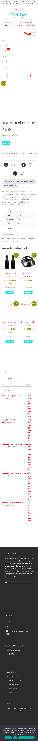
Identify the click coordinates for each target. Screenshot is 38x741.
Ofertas (6, 50)
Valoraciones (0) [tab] (10, 186)
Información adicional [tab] (25, 181)
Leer (8, 634)
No (15, 738)
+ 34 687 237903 (10, 654)
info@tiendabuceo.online (13, 650)
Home (3, 40)
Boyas (10, 336)
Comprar (6, 143)
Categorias (5, 46)
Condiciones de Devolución (14, 680)
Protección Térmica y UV (22, 154)
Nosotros (5, 62)
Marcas (4, 67)
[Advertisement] (16, 535)
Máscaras (30, 287)
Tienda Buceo (19, 14)
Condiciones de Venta (13, 684)
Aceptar (8, 738)
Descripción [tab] (9, 181)
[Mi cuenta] (21, 33)
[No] (35, 733)
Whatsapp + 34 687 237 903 (26, 26)
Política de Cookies (12, 693)
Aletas (6, 287)
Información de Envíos (13, 676)
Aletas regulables (11, 287)
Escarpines (28, 336)
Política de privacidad (12, 688)
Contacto (5, 56)
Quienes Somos (11, 672)
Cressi (34, 154)
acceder (7, 241)
